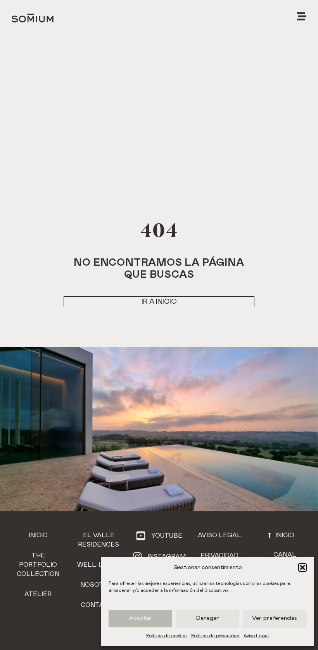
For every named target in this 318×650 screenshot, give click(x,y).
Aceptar (140, 618)
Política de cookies (166, 635)
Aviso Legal (256, 635)
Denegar (207, 618)
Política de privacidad (215, 635)
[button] (302, 567)
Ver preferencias (274, 618)
